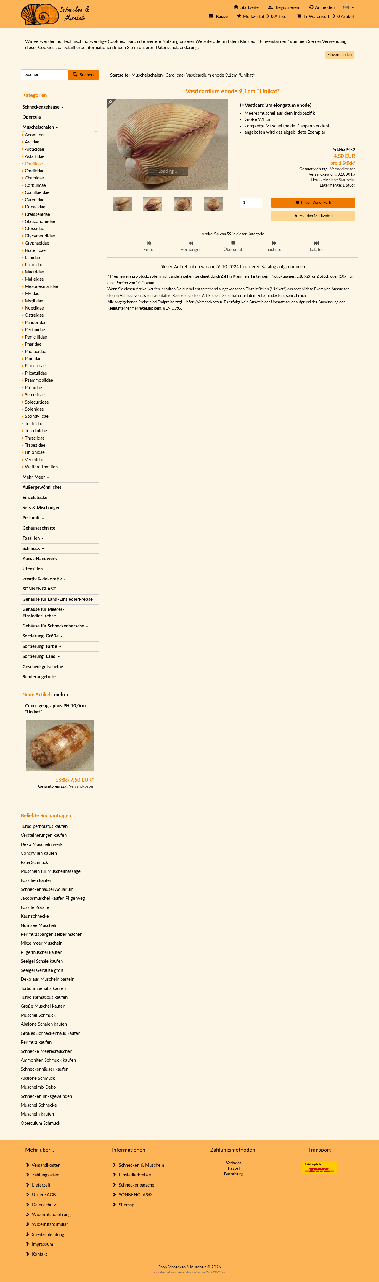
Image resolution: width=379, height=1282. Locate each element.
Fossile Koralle (35, 907)
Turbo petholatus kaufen (44, 826)
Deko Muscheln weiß (41, 844)
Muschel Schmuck (38, 1015)
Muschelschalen (39, 127)
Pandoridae (35, 322)
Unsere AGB (43, 1195)
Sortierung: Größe (41, 636)
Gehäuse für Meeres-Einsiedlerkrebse (44, 612)
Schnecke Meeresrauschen (46, 1051)
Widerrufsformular (49, 1224)
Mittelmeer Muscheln (41, 943)
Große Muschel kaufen (43, 1006)
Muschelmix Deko (38, 1087)
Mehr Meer (34, 477)
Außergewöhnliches (42, 487)
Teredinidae (36, 431)
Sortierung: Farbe (40, 646)
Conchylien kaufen (39, 853)
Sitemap (125, 1205)
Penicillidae (36, 337)
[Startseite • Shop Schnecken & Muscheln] (55, 14)
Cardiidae (34, 164)
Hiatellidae (35, 250)
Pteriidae (33, 388)
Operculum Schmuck (40, 1123)
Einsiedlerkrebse (133, 1175)
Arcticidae (34, 149)
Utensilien (33, 569)
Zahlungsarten (44, 1175)
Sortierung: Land (40, 656)
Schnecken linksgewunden (46, 1096)
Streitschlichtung (47, 1234)
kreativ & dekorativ (43, 579)
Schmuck (32, 548)
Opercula (32, 117)
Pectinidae (35, 330)
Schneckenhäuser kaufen (44, 1069)
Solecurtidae (37, 402)
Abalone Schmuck (38, 1078)
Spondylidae (37, 416)
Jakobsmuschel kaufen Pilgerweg (53, 898)
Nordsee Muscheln (39, 925)
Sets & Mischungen (41, 508)
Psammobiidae (39, 380)
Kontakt (38, 1254)
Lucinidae (34, 265)
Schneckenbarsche (135, 1185)
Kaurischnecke (35, 916)
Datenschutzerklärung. (177, 48)
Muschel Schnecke (39, 1105)
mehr (59, 694)
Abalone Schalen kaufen (44, 1024)
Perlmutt (32, 518)
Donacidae (35, 207)
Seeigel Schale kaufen (42, 961)
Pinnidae (33, 359)
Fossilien (32, 538)
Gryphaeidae (37, 243)
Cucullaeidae (37, 192)
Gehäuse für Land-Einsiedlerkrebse (58, 599)
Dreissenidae (37, 214)
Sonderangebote (39, 677)
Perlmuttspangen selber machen (51, 934)
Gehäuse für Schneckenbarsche (54, 626)
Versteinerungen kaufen (44, 835)
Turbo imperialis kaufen (43, 988)
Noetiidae (34, 308)
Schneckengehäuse (42, 107)
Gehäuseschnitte (39, 528)
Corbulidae (35, 185)
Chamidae (34, 178)
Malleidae (34, 279)
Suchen (85, 75)
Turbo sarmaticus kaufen (44, 997)
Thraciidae (35, 438)
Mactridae (34, 272)
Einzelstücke (35, 498)
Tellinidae (34, 424)
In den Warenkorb (315, 203)
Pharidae (33, 344)
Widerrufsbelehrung (50, 1215)
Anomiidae (35, 135)
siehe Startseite (342, 180)
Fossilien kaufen (36, 880)
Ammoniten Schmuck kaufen (48, 1060)
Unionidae (35, 452)
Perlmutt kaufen (36, 1042)
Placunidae (35, 366)
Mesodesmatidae (41, 286)
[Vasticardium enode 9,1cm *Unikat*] (168, 144)
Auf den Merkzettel (315, 216)
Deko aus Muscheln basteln (47, 979)
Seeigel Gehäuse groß (42, 970)
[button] (348, 7)
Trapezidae (35, 445)
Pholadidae (35, 351)
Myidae (32, 294)
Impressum (41, 1244)
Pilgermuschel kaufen (41, 952)
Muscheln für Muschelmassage (51, 871)
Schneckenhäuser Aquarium (47, 889)
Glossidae (34, 228)
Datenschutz (43, 1205)
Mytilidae (34, 301)
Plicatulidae (36, 373)
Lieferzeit (40, 1185)
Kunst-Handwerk (40, 558)
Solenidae (34, 409)
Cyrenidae (34, 200)
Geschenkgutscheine (43, 667)
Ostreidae (34, 315)
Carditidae (34, 171)
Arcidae (32, 142)
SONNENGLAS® (39, 589)
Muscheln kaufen (37, 1114)
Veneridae (34, 460)
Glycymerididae (40, 236)
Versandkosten (81, 787)
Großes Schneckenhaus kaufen (50, 1033)
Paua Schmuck (34, 862)
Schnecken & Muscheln (140, 1165)
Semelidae (35, 395)
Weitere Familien (41, 467)
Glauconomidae (40, 221)
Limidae (32, 257)
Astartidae (34, 156)
